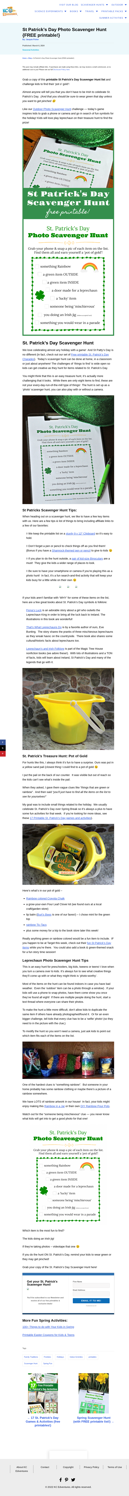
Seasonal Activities (30, 50)
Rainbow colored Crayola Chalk (45, 898)
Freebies (47, 1357)
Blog (30, 58)
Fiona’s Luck (34, 610)
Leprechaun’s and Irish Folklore (45, 648)
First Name (77, 1281)
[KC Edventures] (11, 11)
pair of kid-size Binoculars (87, 558)
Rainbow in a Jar (54, 1106)
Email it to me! (91, 1300)
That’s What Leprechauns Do (44, 627)
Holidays (60, 1357)
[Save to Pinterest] (3, 753)
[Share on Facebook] (3, 742)
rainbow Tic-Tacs (36, 924)
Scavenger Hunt (30, 1364)
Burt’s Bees (44, 914)
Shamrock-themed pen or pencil (71, 550)
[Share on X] (3, 748)
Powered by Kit (91, 1305)
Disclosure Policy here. (61, 70)
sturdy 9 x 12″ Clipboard (80, 533)
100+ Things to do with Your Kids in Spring (48, 1326)
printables (92, 1357)
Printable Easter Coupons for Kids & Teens (48, 1334)
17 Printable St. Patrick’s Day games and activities (60, 818)
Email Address (79, 1290)
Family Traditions (31, 1357)
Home (24, 58)
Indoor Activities (76, 1357)
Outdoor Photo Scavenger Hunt (52, 109)
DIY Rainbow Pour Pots (94, 1106)
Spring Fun (47, 1364)
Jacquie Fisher (32, 39)
